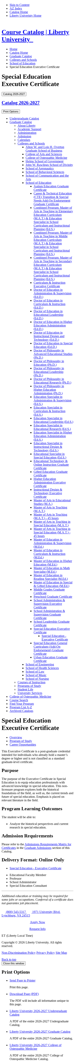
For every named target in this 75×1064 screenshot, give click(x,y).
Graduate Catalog (21, 56)
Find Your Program (22, 703)
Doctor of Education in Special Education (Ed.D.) (53, 345)
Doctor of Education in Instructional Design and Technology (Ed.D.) (49, 336)
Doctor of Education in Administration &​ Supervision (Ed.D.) (52, 293)
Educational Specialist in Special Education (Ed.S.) (50, 455)
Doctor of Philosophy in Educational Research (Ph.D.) (52, 380)
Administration (27, 132)
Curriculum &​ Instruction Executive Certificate (49, 284)
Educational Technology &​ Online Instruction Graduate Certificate (51, 464)
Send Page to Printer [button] (22, 980)
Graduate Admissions (37, 847)
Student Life (25, 689)
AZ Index (16, 8)
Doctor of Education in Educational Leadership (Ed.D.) (48, 314)
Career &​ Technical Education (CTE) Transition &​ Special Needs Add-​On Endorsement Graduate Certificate (53, 199)
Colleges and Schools (23, 59)
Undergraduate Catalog (24, 118)
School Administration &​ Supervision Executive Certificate (49, 604)
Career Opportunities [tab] (23, 744)
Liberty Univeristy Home (25, 15)
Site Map (61, 952)
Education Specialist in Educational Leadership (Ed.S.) (53, 420)
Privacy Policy (45, 952)
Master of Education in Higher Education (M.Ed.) (53, 562)
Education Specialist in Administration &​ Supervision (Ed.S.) (52, 400)
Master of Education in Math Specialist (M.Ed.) (52, 569)
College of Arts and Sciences (44, 154)
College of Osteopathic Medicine (46, 157)
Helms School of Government (44, 161)
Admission (24, 136)
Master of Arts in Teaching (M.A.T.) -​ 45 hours (50, 516)
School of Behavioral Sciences (45, 172)
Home (13, 49)
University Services (30, 693)
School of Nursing (37, 678)
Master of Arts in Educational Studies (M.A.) (52, 502)
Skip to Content (19, 5)
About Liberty (27, 125)
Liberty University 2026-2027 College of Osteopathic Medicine (35, 1046)
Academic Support (29, 129)
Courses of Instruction (31, 682)
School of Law (35, 671)
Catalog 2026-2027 (21, 102)
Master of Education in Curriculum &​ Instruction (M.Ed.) (49, 554)
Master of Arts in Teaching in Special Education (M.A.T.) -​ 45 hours (52, 532)
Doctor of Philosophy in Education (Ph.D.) (49, 362)
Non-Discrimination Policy (19, 952)
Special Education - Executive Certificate (35, 868)
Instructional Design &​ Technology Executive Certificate (48, 493)
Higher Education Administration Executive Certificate (50, 482)
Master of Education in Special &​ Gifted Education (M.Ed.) (53, 584)
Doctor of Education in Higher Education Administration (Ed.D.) (53, 325)
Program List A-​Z (21, 707)
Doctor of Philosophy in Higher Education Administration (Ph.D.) (49, 389)
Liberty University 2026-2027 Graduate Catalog (40, 1031)
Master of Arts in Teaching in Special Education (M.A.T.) (52, 523)
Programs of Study (29, 686)
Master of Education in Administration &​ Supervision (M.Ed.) (52, 543)
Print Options (10, 111)
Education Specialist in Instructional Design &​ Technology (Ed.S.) (48, 446)
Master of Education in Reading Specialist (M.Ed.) (51, 577)
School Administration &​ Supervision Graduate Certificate (49, 614)
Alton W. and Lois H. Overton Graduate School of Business (45, 148)
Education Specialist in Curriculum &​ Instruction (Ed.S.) (49, 411)
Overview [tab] (16, 737)
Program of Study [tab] (21, 741)
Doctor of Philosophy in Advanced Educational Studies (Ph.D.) (53, 354)
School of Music (36, 675)
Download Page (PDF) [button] (24, 994)
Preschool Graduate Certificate (53, 596)
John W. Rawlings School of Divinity (49, 165)
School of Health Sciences (42, 668)
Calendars (24, 140)
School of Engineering (40, 664)
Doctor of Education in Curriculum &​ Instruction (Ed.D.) (49, 304)
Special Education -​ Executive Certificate (55, 637)
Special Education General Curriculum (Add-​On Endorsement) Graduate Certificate (50, 648)
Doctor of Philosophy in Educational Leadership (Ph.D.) (49, 372)
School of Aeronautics (40, 168)
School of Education (22, 63)
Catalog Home (19, 12)
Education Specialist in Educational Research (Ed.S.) (52, 427)
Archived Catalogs (21, 711)
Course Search (19, 700)
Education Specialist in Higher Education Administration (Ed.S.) (53, 436)
